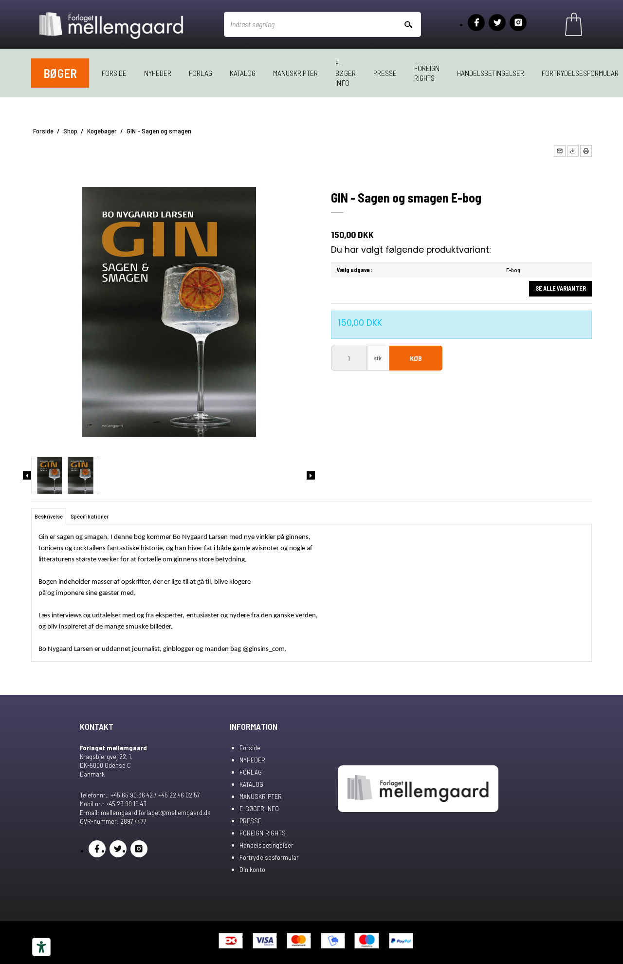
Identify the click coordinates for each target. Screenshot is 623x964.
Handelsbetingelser (490, 72)
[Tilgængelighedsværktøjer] (41, 947)
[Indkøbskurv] (573, 24)
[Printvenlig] (586, 151)
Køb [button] (416, 358)
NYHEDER (157, 72)
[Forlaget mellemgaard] (111, 24)
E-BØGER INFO (345, 72)
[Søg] (408, 24)
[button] (560, 151)
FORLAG (200, 72)
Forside (114, 72)
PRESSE (385, 72)
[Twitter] (497, 22)
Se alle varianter (560, 288)
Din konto (252, 869)
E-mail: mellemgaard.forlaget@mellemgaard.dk (145, 812)
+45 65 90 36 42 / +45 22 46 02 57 (155, 795)
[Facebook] (476, 22)
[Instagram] (518, 22)
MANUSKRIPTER (295, 72)
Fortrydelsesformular (268, 857)
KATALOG (243, 72)
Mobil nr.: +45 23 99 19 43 (113, 803)
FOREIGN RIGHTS (427, 72)
